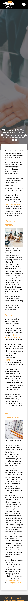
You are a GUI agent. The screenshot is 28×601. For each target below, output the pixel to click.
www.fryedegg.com (14, 583)
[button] (24, 4)
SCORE (7, 360)
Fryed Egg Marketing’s (12, 204)
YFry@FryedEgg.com (12, 580)
